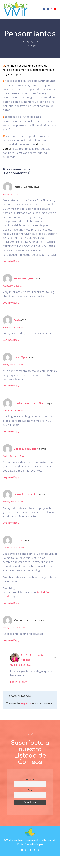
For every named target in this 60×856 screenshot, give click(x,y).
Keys (17, 320)
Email (30, 790)
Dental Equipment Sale (29, 403)
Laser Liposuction (26, 448)
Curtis (18, 540)
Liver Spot (21, 357)
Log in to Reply (11, 261)
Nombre (30, 779)
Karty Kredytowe (24, 278)
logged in (26, 703)
